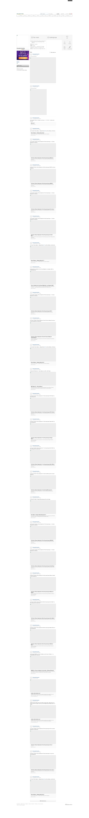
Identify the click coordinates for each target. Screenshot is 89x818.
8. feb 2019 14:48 (35, 652)
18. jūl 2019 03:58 (35, 394)
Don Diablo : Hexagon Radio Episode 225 (38, 514)
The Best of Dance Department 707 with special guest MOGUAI (42, 540)
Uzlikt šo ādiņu (70, 0)
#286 (45, 130)
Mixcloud (32, 123)
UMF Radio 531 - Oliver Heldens (36, 386)
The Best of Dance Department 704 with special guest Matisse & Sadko (42, 592)
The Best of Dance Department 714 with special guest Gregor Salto (41, 438)
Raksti (63, 15)
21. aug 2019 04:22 (35, 318)
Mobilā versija (23, 803)
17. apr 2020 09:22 (35, 118)
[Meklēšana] (71, 16)
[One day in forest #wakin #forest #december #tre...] (54, 47)
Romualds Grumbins (21, 48)
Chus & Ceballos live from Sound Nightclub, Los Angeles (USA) (42, 285)
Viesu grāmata (70, 48)
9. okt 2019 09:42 (35, 191)
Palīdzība (26, 803)
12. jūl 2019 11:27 (35, 419)
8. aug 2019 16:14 (35, 345)
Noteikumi (32, 803)
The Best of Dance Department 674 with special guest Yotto (41, 744)
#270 (45, 346)
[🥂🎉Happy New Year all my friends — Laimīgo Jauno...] (49, 47)
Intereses (70, 43)
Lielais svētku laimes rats (35, 693)
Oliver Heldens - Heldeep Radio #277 (37, 260)
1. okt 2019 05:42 (35, 243)
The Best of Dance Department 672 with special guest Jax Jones (42, 769)
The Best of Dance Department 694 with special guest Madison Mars (42, 644)
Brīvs (67, 38)
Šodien (21, 15)
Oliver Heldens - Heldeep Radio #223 (37, 794)
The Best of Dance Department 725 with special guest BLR (41, 311)
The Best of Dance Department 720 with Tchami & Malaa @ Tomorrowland (41, 337)
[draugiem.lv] (18, 16)
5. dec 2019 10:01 (35, 129)
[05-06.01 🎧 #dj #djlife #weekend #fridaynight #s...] (54, 42)
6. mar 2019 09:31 (35, 600)
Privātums (36, 803)
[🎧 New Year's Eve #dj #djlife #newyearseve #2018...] (59, 42)
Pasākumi (49, 15)
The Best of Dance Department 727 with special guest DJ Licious (42, 209)
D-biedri (38, 15)
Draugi (59, 15)
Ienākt (58, 13)
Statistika (54, 15)
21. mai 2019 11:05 (35, 522)
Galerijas (29, 15)
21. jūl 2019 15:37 (35, 369)
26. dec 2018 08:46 (35, 678)
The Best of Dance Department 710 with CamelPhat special (41, 489)
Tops (45, 15)
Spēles (34, 15)
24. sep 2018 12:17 (35, 777)
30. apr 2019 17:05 (35, 573)
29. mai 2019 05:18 (35, 497)
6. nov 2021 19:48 (35, 86)
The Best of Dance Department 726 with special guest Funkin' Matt (42, 235)
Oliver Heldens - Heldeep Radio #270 (37, 362)
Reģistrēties (62, 13)
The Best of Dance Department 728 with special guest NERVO (42, 183)
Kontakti (29, 803)
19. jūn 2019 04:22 (35, 446)
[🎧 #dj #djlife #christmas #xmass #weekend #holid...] (59, 47)
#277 (44, 245)
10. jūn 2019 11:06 (35, 472)
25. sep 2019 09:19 (35, 267)
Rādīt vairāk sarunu (43, 800)
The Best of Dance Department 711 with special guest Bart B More (42, 464)
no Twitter (39, 118)
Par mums (39, 803)
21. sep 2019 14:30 (35, 293)
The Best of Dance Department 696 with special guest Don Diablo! (42, 618)
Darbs (42, 803)
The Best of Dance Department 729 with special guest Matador (42, 157)
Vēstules (67, 15)
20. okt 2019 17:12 (35, 165)
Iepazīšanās (18, 803)
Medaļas (18, 61)
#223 (44, 779)
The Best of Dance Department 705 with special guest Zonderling (42, 565)
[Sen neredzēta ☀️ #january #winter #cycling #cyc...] (49, 42)
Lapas (42, 15)
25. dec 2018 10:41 (35, 701)
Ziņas (25, 15)
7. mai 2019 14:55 (35, 548)
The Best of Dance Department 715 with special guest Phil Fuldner (42, 412)
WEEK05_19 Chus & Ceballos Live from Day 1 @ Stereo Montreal (42, 670)
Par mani (36, 37)
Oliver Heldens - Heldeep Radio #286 (37, 132)
